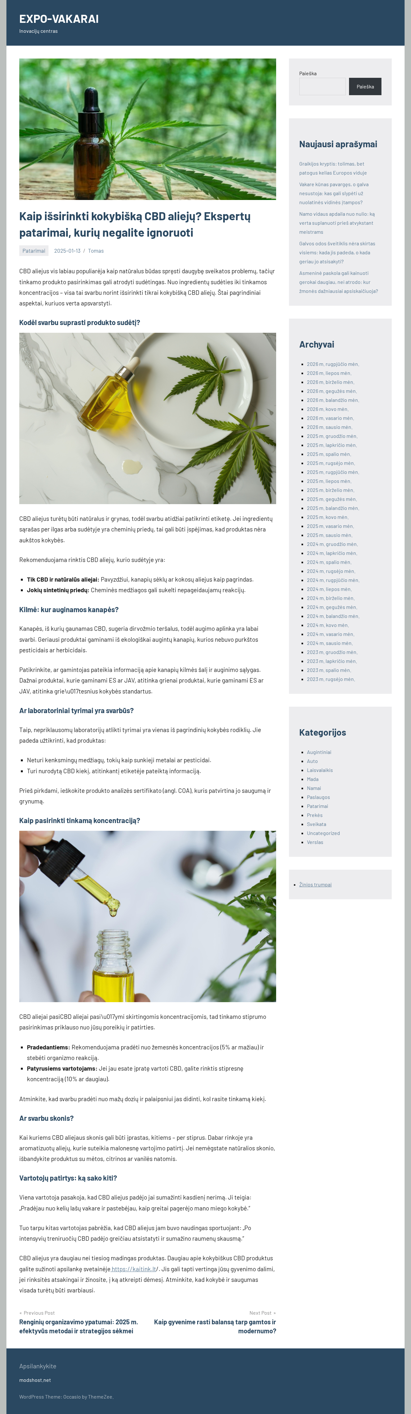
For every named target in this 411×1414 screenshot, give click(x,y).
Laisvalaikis (320, 770)
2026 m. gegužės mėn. (332, 391)
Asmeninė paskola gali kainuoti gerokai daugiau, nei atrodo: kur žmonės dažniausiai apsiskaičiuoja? (338, 282)
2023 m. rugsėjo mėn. (331, 679)
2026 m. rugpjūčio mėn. (333, 364)
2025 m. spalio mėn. (329, 454)
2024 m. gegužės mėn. (332, 607)
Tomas (96, 250)
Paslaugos (318, 797)
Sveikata (316, 824)
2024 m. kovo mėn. (328, 625)
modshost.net (35, 1380)
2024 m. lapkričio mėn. (332, 553)
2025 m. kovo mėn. (328, 517)
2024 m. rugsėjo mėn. (331, 571)
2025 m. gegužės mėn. (332, 499)
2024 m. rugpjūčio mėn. (333, 580)
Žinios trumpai (315, 884)
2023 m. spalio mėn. (329, 670)
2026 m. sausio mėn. (330, 427)
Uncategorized (323, 833)
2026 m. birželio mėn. (330, 382)
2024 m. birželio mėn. (331, 598)
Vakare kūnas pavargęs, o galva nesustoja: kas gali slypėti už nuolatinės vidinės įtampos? (334, 193)
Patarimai (33, 250)
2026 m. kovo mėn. (328, 409)
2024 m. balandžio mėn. (333, 616)
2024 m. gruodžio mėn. (332, 544)
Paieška (308, 73)
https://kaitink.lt (133, 1269)
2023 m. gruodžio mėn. (332, 652)
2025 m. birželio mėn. (330, 490)
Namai (314, 788)
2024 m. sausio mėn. (330, 643)
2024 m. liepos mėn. (329, 589)
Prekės (315, 815)
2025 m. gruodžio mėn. (332, 436)
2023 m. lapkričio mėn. (332, 661)
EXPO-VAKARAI (59, 18)
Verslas (315, 842)
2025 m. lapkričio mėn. (332, 445)
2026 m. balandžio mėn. (333, 400)
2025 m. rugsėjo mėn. (331, 463)
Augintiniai (319, 752)
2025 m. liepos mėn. (329, 481)
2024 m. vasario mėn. (330, 634)
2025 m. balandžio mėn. (333, 508)
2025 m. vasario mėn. (330, 526)
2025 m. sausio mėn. (330, 535)
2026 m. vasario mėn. (330, 418)
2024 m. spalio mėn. (329, 562)
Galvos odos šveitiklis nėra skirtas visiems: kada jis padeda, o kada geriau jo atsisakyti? (337, 252)
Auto (312, 761)
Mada (313, 779)
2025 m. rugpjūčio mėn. (333, 472)
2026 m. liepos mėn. (329, 373)
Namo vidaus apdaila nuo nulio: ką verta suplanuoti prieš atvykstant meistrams (337, 223)
